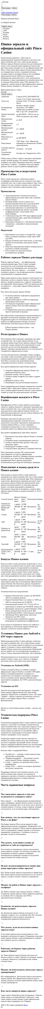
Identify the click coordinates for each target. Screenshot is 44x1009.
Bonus (15, 12)
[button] (22, 1007)
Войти (15, 8)
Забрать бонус (7, 26)
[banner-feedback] (2, 29)
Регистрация (6, 8)
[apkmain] (2, 31)
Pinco (26, 1005)
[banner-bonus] (2, 39)
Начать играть (7, 94)
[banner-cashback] (2, 33)
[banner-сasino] (2, 37)
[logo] (2, 2)
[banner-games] (2, 35)
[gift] (2, 6)
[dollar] (2, 4)
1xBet (3, 12)
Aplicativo (9, 12)
